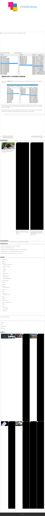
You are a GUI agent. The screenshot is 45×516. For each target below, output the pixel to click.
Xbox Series (5, 310)
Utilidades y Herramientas (7, 278)
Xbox (3, 305)
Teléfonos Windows (5, 300)
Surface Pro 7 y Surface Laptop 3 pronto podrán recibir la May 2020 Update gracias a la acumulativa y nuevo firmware (36, 232)
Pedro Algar (4, 78)
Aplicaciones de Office (6, 294)
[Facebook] (20, 514)
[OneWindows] (22, 6)
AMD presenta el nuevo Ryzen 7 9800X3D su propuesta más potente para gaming (14, 249)
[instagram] (24, 514)
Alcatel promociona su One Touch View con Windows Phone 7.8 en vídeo (36, 136)
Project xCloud (5, 307)
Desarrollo (3, 284)
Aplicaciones (4, 263)
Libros (4, 271)
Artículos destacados (7, 33)
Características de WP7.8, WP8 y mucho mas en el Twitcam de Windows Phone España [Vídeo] (8, 136)
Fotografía (4, 269)
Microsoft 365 (4, 293)
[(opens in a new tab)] (26, 377)
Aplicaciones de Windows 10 (7, 264)
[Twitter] (21, 514)
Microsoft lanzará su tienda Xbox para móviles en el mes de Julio (11, 253)
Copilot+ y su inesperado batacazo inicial (7, 247)
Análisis (3, 261)
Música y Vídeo (5, 273)
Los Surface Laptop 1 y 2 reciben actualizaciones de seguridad (8, 151)
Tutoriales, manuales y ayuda (6, 302)
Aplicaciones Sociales (6, 266)
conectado (17, 241)
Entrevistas (4, 289)
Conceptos (3, 282)
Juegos (3, 291)
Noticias (3, 296)
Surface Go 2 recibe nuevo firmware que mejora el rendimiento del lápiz (22, 231)
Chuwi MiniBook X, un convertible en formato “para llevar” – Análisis (12, 251)
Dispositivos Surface (6, 287)
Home (2, 33)
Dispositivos (4, 286)
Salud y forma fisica (6, 276)
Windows (2, 322)
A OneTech (4, 259)
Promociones (4, 298)
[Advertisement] (22, 22)
